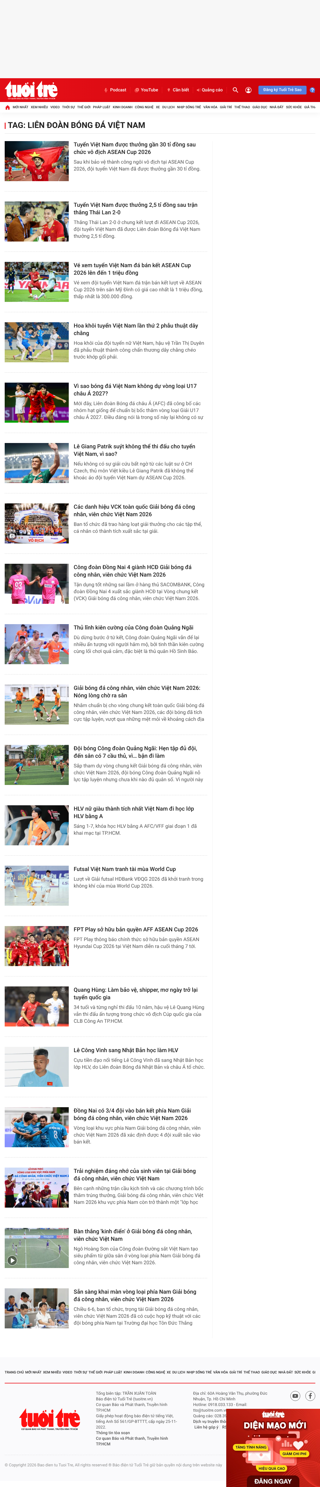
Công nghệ (144, 107)
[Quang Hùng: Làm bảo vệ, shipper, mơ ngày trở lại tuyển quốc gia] (37, 1006)
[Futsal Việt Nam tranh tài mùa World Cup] (37, 886)
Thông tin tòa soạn (113, 1433)
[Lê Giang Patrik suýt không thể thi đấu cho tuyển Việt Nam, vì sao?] (37, 463)
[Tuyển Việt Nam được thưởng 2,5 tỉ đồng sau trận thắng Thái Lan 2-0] (37, 221)
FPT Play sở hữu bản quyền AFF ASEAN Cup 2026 (136, 929)
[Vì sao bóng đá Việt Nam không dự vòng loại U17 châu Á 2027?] (37, 403)
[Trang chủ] (7, 107)
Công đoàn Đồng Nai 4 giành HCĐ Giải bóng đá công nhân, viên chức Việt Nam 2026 (133, 571)
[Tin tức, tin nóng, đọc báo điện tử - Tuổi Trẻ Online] (31, 90)
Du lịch (168, 107)
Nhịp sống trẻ (189, 107)
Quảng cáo (212, 90)
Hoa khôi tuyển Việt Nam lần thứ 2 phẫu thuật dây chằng (136, 330)
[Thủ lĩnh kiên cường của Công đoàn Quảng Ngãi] (37, 644)
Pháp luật (102, 107)
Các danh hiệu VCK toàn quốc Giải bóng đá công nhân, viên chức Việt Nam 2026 (134, 511)
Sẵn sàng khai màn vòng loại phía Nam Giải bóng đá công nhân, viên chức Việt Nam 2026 (135, 1296)
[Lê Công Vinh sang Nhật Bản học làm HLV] (37, 1067)
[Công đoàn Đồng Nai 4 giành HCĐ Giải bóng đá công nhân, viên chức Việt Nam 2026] (37, 584)
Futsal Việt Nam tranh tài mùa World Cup (125, 869)
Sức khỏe (294, 107)
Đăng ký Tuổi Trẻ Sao (282, 90)
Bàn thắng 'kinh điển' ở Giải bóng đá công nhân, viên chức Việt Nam (133, 1235)
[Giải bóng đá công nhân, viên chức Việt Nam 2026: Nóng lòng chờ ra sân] (37, 705)
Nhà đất (276, 107)
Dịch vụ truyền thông (211, 1421)
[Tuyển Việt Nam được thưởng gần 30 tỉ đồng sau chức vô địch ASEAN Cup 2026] (37, 161)
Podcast (118, 90)
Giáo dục (260, 107)
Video (55, 107)
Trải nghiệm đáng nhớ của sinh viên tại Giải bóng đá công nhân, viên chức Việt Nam (135, 1175)
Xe (158, 107)
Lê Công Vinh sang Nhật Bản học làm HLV (126, 1050)
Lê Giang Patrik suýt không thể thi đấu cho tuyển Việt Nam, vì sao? (134, 450)
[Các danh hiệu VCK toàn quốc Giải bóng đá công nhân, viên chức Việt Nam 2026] (37, 523)
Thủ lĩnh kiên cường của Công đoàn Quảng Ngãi (133, 627)
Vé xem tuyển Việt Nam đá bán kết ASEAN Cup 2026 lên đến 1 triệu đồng (132, 269)
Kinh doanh (122, 107)
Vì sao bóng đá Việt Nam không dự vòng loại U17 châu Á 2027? (135, 390)
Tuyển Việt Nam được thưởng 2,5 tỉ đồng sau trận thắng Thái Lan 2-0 (136, 209)
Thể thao (242, 107)
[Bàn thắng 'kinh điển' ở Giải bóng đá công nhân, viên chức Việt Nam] (37, 1248)
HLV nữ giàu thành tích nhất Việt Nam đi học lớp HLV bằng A (134, 813)
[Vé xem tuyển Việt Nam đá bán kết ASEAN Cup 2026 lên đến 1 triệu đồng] (37, 282)
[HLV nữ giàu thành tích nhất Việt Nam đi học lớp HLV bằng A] (37, 825)
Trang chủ (14, 1372)
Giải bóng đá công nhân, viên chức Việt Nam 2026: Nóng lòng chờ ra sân (137, 692)
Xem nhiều (39, 107)
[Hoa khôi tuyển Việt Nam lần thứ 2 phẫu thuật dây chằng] (37, 342)
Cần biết (181, 90)
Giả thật (311, 107)
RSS (226, 1427)
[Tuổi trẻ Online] (50, 1419)
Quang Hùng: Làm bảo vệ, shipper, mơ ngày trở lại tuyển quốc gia (136, 994)
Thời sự (68, 107)
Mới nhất (20, 107)
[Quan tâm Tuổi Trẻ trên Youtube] (295, 1396)
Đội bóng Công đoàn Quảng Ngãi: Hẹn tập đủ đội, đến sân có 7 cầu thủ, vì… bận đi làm (135, 752)
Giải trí (226, 107)
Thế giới (84, 107)
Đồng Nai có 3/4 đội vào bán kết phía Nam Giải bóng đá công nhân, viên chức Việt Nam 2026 (132, 1115)
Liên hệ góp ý (206, 1427)
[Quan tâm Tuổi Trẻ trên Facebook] (310, 1396)
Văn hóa (210, 107)
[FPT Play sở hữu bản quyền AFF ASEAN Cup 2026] (37, 946)
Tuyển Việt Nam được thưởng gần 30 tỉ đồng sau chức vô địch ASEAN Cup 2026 (135, 148)
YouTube (149, 90)
